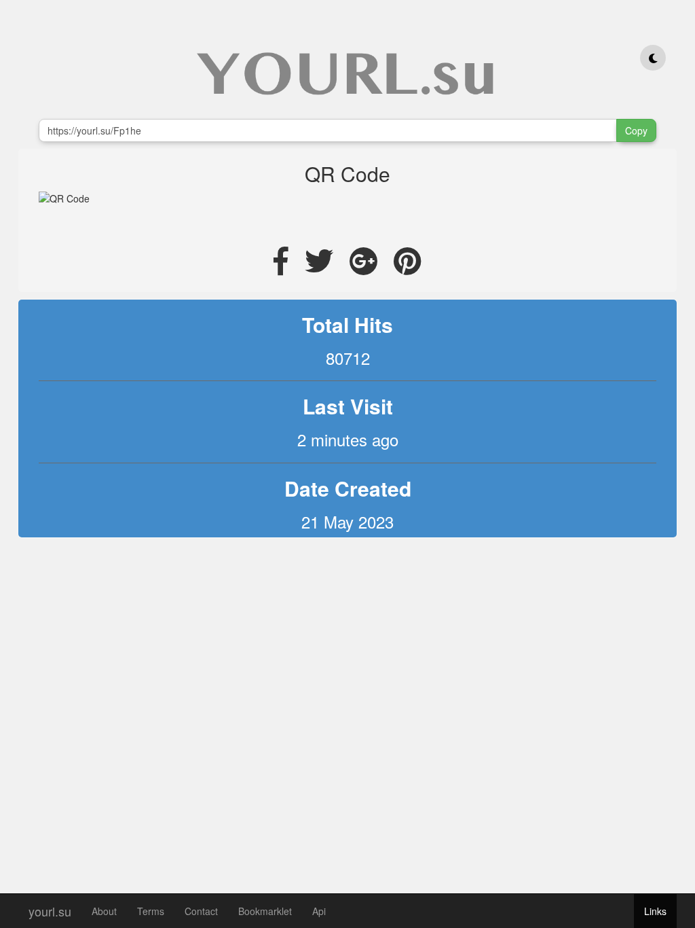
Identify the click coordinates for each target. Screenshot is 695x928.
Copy (636, 130)
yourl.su (50, 908)
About (104, 911)
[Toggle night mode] (653, 58)
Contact (201, 911)
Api (319, 911)
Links (655, 911)
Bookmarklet (265, 911)
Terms (150, 911)
